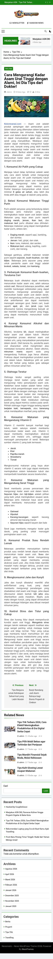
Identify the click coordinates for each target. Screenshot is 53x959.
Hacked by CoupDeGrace (16, 807)
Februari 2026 (11, 885)
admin (9, 92)
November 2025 (12, 901)
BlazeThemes (28, 949)
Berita (7, 921)
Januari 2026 (10, 890)
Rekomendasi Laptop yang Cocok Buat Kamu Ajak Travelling (24, 2)
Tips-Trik (8, 68)
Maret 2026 (10, 879)
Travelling (9, 937)
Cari (5, 786)
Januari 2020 (10, 906)
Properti (8, 927)
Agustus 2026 (11, 869)
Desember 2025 (12, 895)
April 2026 (9, 874)
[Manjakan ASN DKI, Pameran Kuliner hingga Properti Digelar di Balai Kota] (23, 42)
